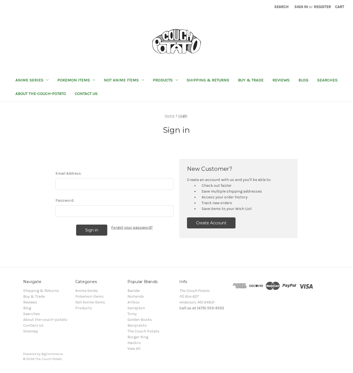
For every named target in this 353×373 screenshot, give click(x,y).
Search (281, 6)
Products (163, 80)
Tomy (132, 313)
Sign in (301, 6)
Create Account (211, 222)
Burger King (137, 337)
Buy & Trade (251, 80)
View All (133, 348)
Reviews (281, 80)
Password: (64, 200)
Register (322, 6)
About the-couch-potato (40, 93)
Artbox (133, 302)
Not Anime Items (121, 80)
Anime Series (29, 80)
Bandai (133, 290)
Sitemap (30, 331)
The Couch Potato (143, 331)
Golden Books (139, 319)
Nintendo (135, 296)
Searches (327, 80)
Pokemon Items (73, 80)
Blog (303, 80)
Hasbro (134, 342)
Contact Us (86, 93)
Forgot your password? (132, 227)
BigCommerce (52, 354)
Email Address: (68, 173)
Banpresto (137, 325)
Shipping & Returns (208, 80)
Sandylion (136, 308)
